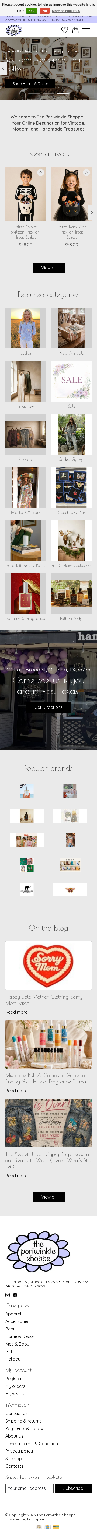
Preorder (25, 459)
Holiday (12, 1359)
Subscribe (73, 1488)
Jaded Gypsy (71, 459)
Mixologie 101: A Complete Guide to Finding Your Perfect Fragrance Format (46, 1078)
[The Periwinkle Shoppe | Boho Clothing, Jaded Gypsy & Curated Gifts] (13, 30)
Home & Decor (19, 1336)
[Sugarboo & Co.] (26, 890)
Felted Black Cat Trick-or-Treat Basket (71, 232)
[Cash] (39, 1527)
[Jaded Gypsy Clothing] (70, 816)
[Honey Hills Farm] (26, 816)
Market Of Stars (25, 512)
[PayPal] (56, 1527)
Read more (16, 1012)
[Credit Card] (47, 1527)
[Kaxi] (26, 840)
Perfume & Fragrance (25, 618)
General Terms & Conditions (32, 1443)
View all (48, 267)
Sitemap (13, 1458)
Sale (71, 406)
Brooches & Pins (71, 512)
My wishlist (15, 1393)
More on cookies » (66, 11)
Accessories (17, 1321)
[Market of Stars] (70, 840)
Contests (14, 1466)
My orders (15, 1386)
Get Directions (48, 707)
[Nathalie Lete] (26, 865)
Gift (8, 1351)
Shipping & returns (23, 1421)
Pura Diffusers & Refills (25, 565)
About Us (14, 1436)
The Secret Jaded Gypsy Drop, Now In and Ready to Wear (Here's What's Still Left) (48, 1160)
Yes (31, 11)
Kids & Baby (17, 1344)
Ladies (25, 353)
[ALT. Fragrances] (26, 791)
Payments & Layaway (27, 1428)
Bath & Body (71, 618)
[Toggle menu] (86, 30)
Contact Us (16, 1413)
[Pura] (70, 865)
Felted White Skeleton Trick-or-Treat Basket (26, 232)
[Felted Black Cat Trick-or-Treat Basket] (71, 194)
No (45, 11)
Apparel (13, 1313)
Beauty (12, 1329)
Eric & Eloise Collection (71, 565)
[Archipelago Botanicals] (70, 791)
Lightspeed (36, 1519)
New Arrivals (71, 353)
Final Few (26, 406)
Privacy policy (19, 1451)
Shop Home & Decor (30, 83)
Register (13, 1378)
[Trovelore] (70, 890)
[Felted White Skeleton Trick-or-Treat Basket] (25, 194)
